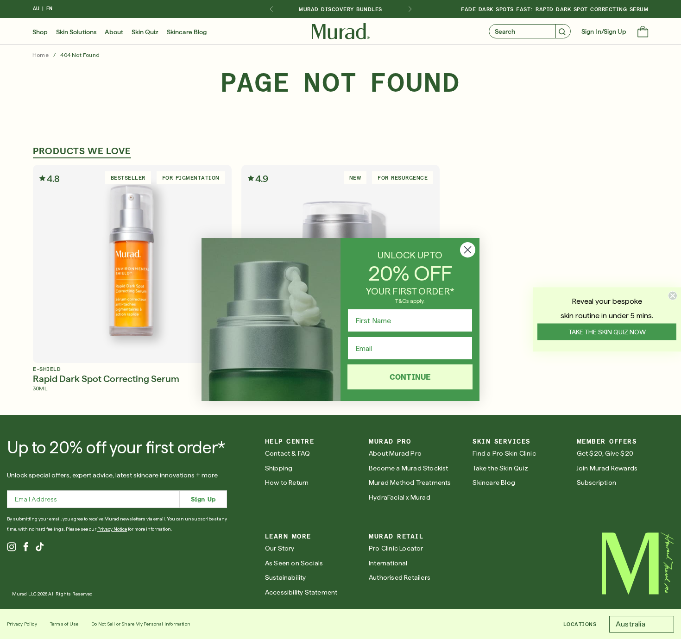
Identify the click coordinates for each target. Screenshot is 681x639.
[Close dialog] (468, 250)
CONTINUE (410, 377)
